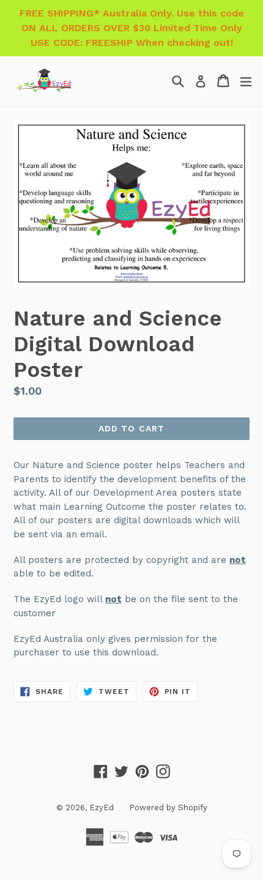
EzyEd (101, 807)
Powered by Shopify (168, 807)
